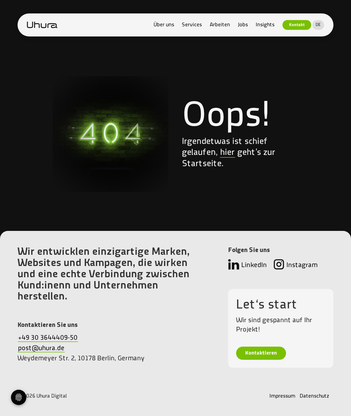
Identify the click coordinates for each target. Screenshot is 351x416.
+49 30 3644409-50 (48, 338)
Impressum (282, 396)
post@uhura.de (41, 348)
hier (227, 152)
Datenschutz (314, 396)
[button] (318, 25)
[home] (42, 25)
